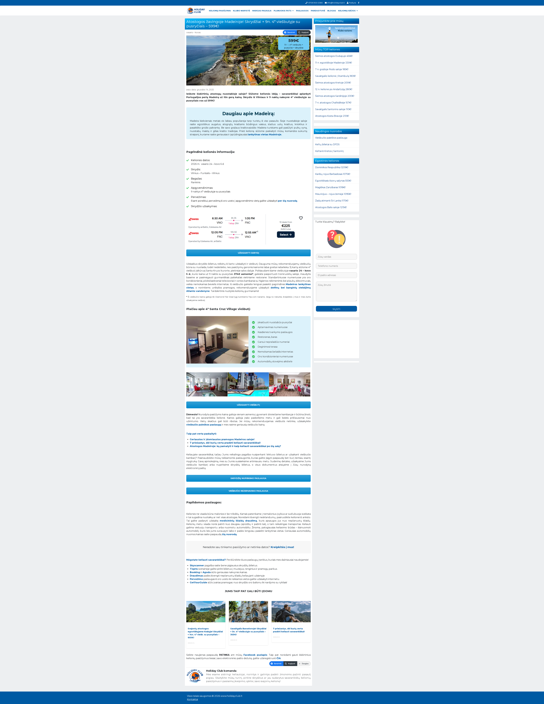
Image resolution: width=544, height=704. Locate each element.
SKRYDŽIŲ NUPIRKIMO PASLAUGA (248, 478)
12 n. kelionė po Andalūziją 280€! (333, 89)
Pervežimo (196, 579)
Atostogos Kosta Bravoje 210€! (332, 116)
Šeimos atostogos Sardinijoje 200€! (334, 96)
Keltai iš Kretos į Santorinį (329, 151)
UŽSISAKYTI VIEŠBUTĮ (248, 405)
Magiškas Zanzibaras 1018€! (330, 187)
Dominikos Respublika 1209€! (331, 167)
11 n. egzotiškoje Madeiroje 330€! (333, 62)
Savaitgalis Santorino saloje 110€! (333, 109)
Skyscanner (197, 565)
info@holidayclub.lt (336, 3)
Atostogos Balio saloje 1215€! (331, 207)
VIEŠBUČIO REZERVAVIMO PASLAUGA (248, 491)
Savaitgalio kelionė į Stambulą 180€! (335, 76)
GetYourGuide (198, 582)
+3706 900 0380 (315, 3)
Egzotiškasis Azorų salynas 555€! (333, 180)
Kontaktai (192, 699)
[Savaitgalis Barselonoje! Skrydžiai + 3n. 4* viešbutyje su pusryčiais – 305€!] (248, 611)
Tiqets (194, 569)
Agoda (207, 572)
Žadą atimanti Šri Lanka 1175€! (331, 200)
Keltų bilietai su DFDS (327, 144)
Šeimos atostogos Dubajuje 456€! (334, 56)
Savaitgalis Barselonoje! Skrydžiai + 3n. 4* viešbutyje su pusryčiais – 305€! (248, 631)
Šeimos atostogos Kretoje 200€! (333, 82)
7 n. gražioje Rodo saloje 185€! (331, 69)
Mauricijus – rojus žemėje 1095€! (333, 194)
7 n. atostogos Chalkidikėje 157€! (333, 102)
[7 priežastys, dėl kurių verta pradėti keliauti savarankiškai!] (291, 611)
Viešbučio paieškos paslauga (331, 137)
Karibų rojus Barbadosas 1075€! (332, 174)
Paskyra (352, 3)
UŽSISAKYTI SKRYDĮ (248, 253)
